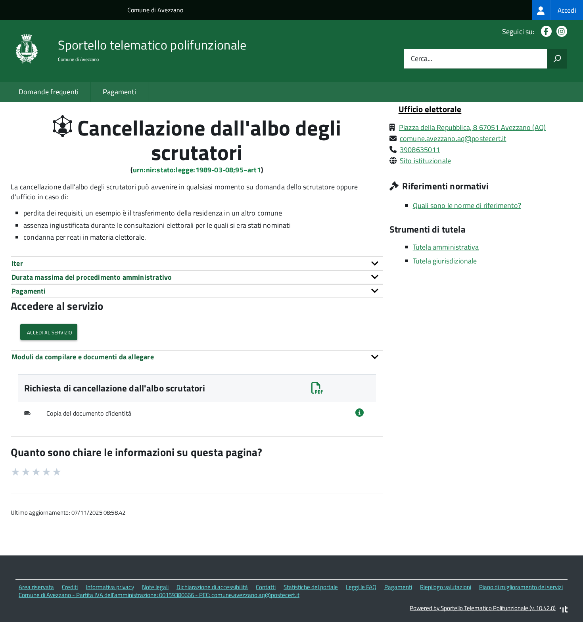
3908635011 (420, 149)
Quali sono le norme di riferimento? (467, 205)
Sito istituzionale (425, 160)
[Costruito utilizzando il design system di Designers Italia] (564, 610)
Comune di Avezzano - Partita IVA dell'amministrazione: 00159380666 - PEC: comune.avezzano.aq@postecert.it (159, 594)
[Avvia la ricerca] (557, 59)
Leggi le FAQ (361, 586)
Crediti (70, 586)
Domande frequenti (49, 91)
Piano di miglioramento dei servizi (521, 586)
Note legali (155, 586)
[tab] (197, 263)
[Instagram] (560, 31)
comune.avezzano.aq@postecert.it (453, 138)
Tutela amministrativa (446, 247)
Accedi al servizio (48, 331)
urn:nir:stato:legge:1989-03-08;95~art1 (197, 169)
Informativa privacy (110, 586)
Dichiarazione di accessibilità (212, 586)
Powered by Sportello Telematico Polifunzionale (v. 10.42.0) (483, 607)
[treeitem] (557, 10)
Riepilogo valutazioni (445, 586)
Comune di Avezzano (155, 10)
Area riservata (36, 586)
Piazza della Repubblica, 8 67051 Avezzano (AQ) (472, 127)
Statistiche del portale (311, 586)
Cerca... (421, 59)
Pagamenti (119, 91)
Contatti (266, 586)
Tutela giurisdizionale (445, 261)
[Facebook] (545, 31)
